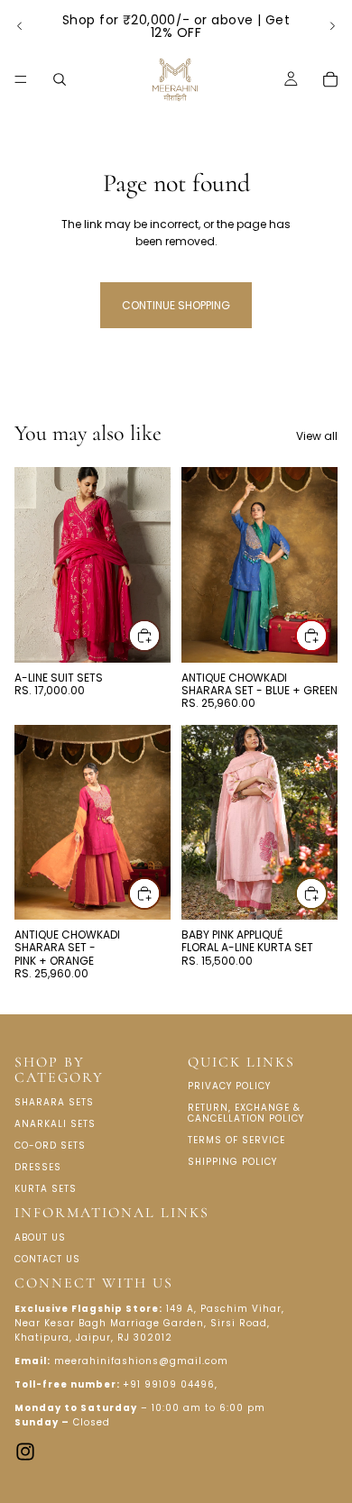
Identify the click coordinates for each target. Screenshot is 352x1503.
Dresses (37, 1167)
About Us (40, 1237)
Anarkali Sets (55, 1124)
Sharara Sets (54, 1102)
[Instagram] (25, 1451)
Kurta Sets (45, 1189)
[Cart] (330, 79)
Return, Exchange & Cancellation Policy (246, 1114)
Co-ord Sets (50, 1145)
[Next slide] (332, 26)
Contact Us (47, 1259)
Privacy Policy (229, 1087)
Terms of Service (236, 1141)
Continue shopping (176, 305)
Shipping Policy (232, 1162)
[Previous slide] (20, 26)
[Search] (59, 79)
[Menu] (21, 79)
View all (317, 436)
